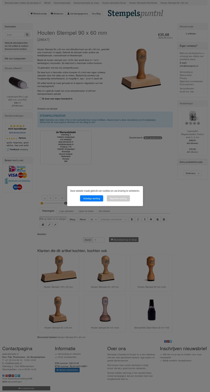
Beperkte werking (118, 198)
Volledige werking (91, 198)
